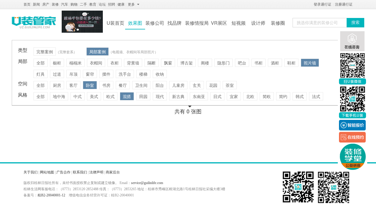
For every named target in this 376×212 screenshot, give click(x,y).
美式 (94, 96)
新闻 (36, 4)
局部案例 (97, 51)
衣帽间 (96, 63)
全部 (40, 63)
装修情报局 (197, 22)
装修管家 (34, 22)
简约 (283, 96)
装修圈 (278, 22)
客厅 (73, 85)
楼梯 (143, 74)
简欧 (267, 96)
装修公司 (154, 22)
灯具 (40, 74)
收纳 (160, 74)
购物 (74, 4)
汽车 (64, 4)
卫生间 (141, 85)
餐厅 (123, 85)
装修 (55, 4)
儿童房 (178, 85)
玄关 (197, 85)
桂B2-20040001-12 (51, 195)
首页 (27, 4)
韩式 (300, 96)
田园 (143, 96)
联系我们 (80, 172)
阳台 (160, 85)
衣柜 (114, 63)
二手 (83, 4)
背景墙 (133, 63)
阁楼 (205, 63)
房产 (45, 4)
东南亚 (199, 96)
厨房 (57, 85)
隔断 (151, 63)
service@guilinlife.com (147, 183)
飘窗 (168, 63)
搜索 (355, 22)
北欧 (250, 96)
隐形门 (223, 63)
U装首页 (115, 22)
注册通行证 (343, 4)
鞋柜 (291, 63)
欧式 (110, 96)
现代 (160, 96)
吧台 (242, 63)
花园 (213, 85)
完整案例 (44, 51)
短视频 (238, 22)
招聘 (111, 4)
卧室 (90, 85)
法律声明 (96, 172)
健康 (121, 4)
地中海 (59, 96)
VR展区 (219, 22)
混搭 (127, 96)
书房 (106, 85)
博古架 (186, 63)
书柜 (258, 63)
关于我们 (31, 172)
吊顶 (73, 74)
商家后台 (113, 172)
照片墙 (310, 63)
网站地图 (47, 172)
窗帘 (90, 74)
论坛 (102, 4)
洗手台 (125, 74)
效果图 (135, 22)
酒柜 (275, 63)
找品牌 (174, 22)
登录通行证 (322, 4)
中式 (77, 96)
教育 (92, 4)
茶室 (230, 85)
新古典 (178, 96)
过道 (57, 74)
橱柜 (57, 63)
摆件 (106, 74)
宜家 (234, 96)
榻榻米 (75, 63)
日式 (217, 96)
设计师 (258, 22)
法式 (316, 96)
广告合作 (63, 172)
